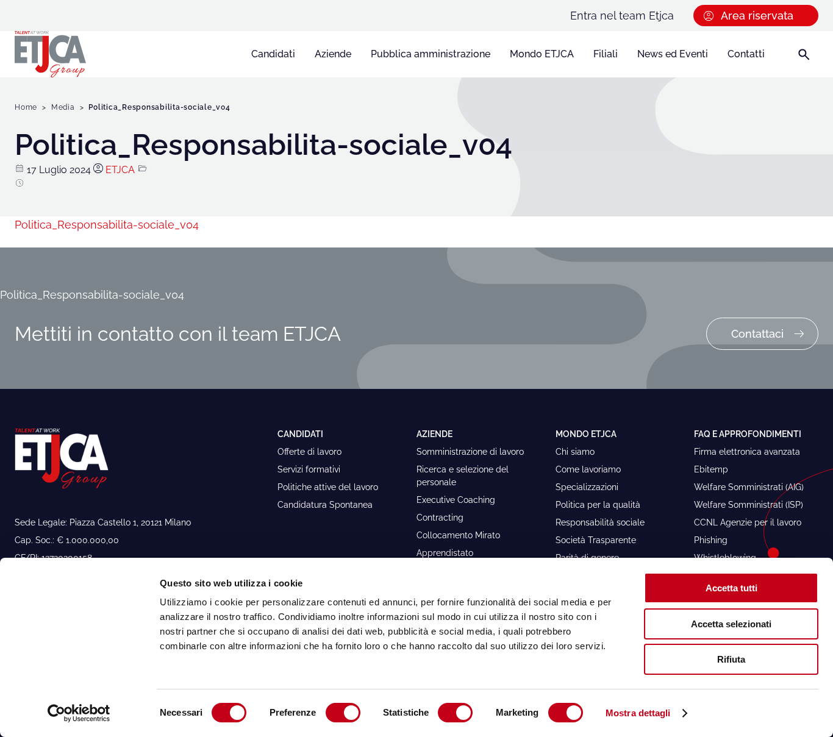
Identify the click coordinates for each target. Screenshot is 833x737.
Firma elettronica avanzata (747, 452)
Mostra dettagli (638, 713)
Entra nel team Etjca (622, 15)
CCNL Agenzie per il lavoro (747, 522)
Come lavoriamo (588, 469)
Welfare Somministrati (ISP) (748, 505)
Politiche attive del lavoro (327, 487)
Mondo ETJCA (542, 54)
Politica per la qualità (598, 505)
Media (63, 107)
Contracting (439, 517)
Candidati (273, 54)
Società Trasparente (596, 540)
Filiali (605, 54)
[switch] (343, 712)
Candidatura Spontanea (325, 505)
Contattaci (757, 333)
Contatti (746, 54)
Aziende (333, 54)
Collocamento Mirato (458, 535)
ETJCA (120, 170)
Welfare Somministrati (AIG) (749, 487)
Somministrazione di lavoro (470, 452)
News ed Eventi (672, 54)
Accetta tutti (731, 588)
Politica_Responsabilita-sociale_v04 (107, 224)
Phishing (711, 540)
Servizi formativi (308, 469)
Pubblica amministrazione (430, 54)
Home (26, 107)
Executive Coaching (455, 500)
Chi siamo (575, 452)
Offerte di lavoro (309, 452)
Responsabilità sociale (600, 522)
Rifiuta (731, 659)
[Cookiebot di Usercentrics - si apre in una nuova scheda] (79, 713)
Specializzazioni (587, 487)
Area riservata (757, 15)
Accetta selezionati (731, 624)
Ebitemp (711, 469)
